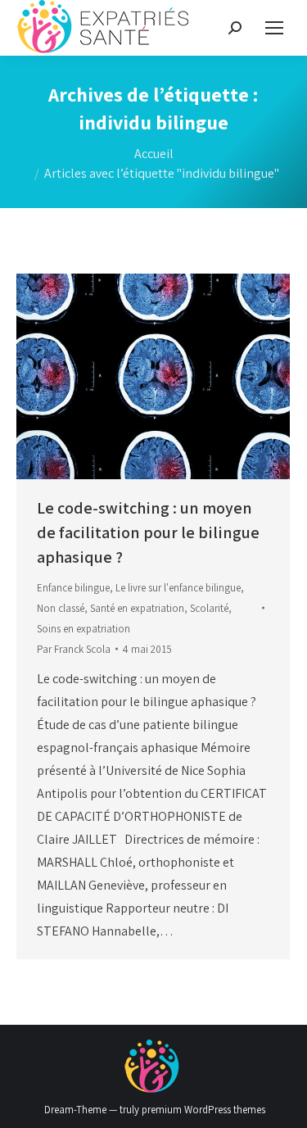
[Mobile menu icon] (274, 27)
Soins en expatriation (83, 629)
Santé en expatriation (137, 608)
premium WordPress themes (203, 1110)
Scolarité (209, 608)
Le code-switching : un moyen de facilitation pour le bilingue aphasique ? (148, 532)
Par (74, 649)
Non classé (60, 608)
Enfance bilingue (73, 588)
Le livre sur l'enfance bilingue (178, 588)
